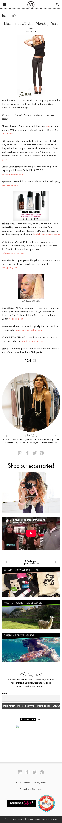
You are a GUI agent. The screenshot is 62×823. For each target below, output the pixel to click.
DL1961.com (7, 134)
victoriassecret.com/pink (14, 253)
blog (48, 126)
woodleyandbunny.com (32, 341)
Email (4, 693)
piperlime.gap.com (11, 185)
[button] (58, 5)
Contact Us (27, 783)
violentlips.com (16, 319)
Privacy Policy (40, 783)
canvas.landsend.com (12, 174)
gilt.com (5, 159)
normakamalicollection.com (28, 330)
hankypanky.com (10, 268)
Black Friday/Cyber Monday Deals (31, 23)
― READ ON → (31, 360)
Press (18, 783)
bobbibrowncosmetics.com (46, 235)
